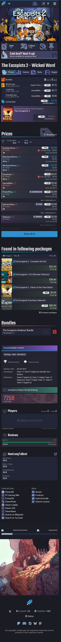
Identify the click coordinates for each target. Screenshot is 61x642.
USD (44, 611)
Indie (14, 354)
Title (15, 256)
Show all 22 (29, 234)
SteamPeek (10, 502)
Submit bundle (42, 498)
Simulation (21, 354)
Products (39, 495)
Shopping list (51, 135)
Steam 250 (10, 508)
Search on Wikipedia (14, 515)
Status (30, 616)
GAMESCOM (37, 192)
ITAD (40, 204)
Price (51, 256)
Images (8, 256)
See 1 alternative (47, 200)
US (24, 611)
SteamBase (10, 511)
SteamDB (9, 492)
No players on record (29, 420)
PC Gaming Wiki (12, 495)
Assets (38, 492)
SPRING (39, 217)
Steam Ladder (11, 505)
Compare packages (49, 312)
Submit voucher (42, 502)
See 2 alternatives (47, 225)
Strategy (7, 354)
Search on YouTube (14, 518)
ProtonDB (9, 498)
